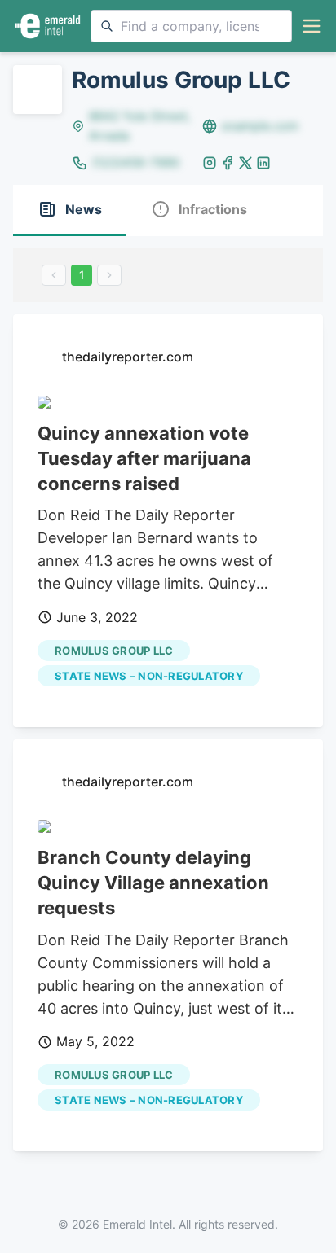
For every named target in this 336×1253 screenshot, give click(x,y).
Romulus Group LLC (114, 650)
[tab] (69, 210)
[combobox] (191, 26)
